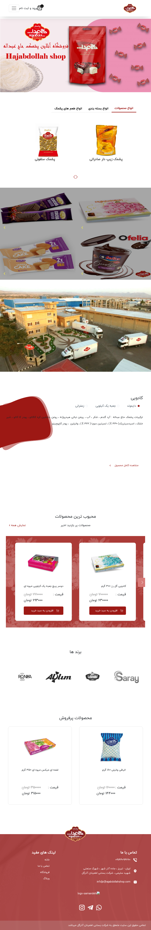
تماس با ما (44, 866)
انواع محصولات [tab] (124, 108)
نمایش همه (18, 525)
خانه (47, 860)
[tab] (132, 406)
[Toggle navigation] (14, 8)
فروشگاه (45, 872)
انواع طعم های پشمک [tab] (68, 109)
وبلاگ (46, 878)
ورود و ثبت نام (28, 8)
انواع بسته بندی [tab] (98, 109)
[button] (76, 177)
